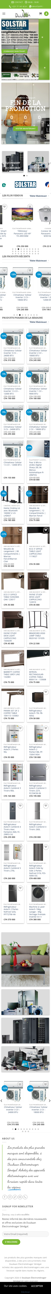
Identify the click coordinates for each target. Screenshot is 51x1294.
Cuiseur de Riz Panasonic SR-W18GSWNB (38, 233)
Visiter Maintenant (38, 196)
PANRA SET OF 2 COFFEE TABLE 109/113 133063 (11, 713)
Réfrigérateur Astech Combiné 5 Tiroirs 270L (12, 868)
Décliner (25, 1292)
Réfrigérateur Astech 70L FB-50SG (36, 713)
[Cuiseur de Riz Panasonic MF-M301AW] (12, 214)
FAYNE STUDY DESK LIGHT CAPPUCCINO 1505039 (10, 637)
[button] (4, 13)
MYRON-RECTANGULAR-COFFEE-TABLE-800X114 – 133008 (37, 676)
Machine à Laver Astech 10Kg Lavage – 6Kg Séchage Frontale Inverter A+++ (37, 912)
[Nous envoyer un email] (20, 1197)
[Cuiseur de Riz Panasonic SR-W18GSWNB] (38, 214)
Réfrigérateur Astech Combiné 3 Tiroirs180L (12, 788)
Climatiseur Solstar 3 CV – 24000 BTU (13, 428)
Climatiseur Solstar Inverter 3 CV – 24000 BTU (13, 353)
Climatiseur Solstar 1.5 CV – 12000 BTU (13, 463)
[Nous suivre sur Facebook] (4, 1197)
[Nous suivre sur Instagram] (10, 1197)
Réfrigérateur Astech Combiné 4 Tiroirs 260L (37, 827)
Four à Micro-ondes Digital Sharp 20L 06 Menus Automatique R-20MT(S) (36, 468)
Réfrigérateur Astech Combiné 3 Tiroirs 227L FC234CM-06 (37, 789)
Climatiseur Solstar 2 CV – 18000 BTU (38, 428)
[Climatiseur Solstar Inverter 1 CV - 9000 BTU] (38, 278)
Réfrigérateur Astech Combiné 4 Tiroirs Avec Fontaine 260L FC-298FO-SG (12, 829)
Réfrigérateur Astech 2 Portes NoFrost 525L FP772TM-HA (11, 911)
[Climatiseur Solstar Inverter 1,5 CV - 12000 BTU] (12, 278)
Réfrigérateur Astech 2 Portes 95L (11, 749)
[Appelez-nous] (25, 1197)
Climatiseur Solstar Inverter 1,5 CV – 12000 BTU (13, 297)
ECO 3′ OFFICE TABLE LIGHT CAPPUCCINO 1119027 (35, 553)
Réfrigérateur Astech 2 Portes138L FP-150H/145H (36, 751)
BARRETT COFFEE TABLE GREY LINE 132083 (12, 674)
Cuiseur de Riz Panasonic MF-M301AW (12, 233)
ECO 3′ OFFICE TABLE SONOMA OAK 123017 (11, 597)
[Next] (48, 164)
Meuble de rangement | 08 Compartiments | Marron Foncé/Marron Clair (12, 555)
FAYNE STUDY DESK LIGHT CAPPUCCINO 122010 (35, 598)
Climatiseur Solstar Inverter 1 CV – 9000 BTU (38, 297)
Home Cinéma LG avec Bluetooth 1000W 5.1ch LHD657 (12, 512)
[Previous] (2, 164)
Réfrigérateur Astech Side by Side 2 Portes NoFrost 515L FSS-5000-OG (37, 870)
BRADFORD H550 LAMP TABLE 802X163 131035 (37, 636)
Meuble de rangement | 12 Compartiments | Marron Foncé (37, 512)
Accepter (37, 1286)
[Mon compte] (46, 13)
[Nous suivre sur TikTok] (15, 1197)
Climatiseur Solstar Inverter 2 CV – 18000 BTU (38, 353)
